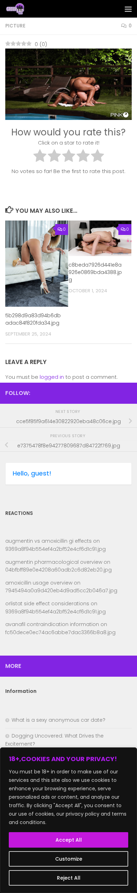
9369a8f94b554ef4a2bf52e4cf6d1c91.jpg (55, 549)
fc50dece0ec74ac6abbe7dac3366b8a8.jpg (60, 632)
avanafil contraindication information (52, 624)
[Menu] (128, 9)
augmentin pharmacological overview (53, 562)
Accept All (69, 839)
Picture (15, 26)
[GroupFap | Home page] (19, 9)
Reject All (68, 877)
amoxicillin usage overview (38, 582)
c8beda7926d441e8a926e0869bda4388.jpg (95, 272)
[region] (68, 820)
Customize (68, 858)
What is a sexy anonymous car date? (58, 719)
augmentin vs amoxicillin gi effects (48, 540)
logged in (52, 377)
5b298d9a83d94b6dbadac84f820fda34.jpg (33, 319)
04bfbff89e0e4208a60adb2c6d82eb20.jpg (58, 569)
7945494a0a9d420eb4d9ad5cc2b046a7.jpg (61, 590)
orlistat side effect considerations (47, 603)
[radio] (39, 157)
